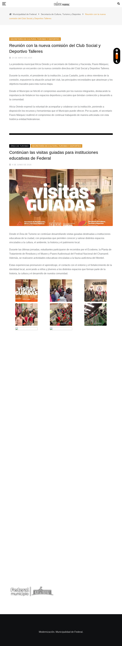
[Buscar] (118, 3)
